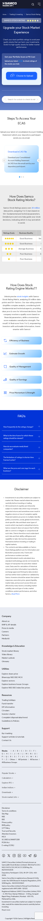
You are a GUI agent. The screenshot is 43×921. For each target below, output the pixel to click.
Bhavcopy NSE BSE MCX (12, 677)
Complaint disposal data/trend (14, 717)
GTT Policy (6, 828)
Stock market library (10, 651)
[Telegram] (30, 856)
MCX (4, 837)
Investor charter (8, 714)
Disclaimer (6, 808)
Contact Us (6, 740)
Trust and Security (9, 831)
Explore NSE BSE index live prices (16, 688)
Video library (7, 654)
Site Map (5, 814)
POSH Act (5, 842)
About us (5, 621)
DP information (8, 707)
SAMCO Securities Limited (11, 862)
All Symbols (22, 759)
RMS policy (6, 825)
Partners (5, 635)
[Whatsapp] (35, 855)
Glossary (5, 661)
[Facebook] (3, 855)
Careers (5, 631)
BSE (3, 819)
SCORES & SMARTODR (11, 840)
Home (4, 14)
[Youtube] (24, 855)
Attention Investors (9, 834)
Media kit (6, 638)
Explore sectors (8, 681)
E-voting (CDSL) (8, 845)
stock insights (23, 296)
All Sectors (34, 759)
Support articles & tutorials (13, 737)
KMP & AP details (9, 625)
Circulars (5, 710)
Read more (6, 910)
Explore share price (10, 674)
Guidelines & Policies (10, 721)
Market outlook (8, 658)
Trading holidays (8, 700)
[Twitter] (9, 855)
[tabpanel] (21, 162)
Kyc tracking (7, 733)
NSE (3, 817)
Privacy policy (7, 822)
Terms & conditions (9, 811)
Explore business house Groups (15, 684)
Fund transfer (7, 703)
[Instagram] (14, 855)
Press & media (8, 628)
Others (12, 759)
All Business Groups (9, 762)
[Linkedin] (19, 855)
